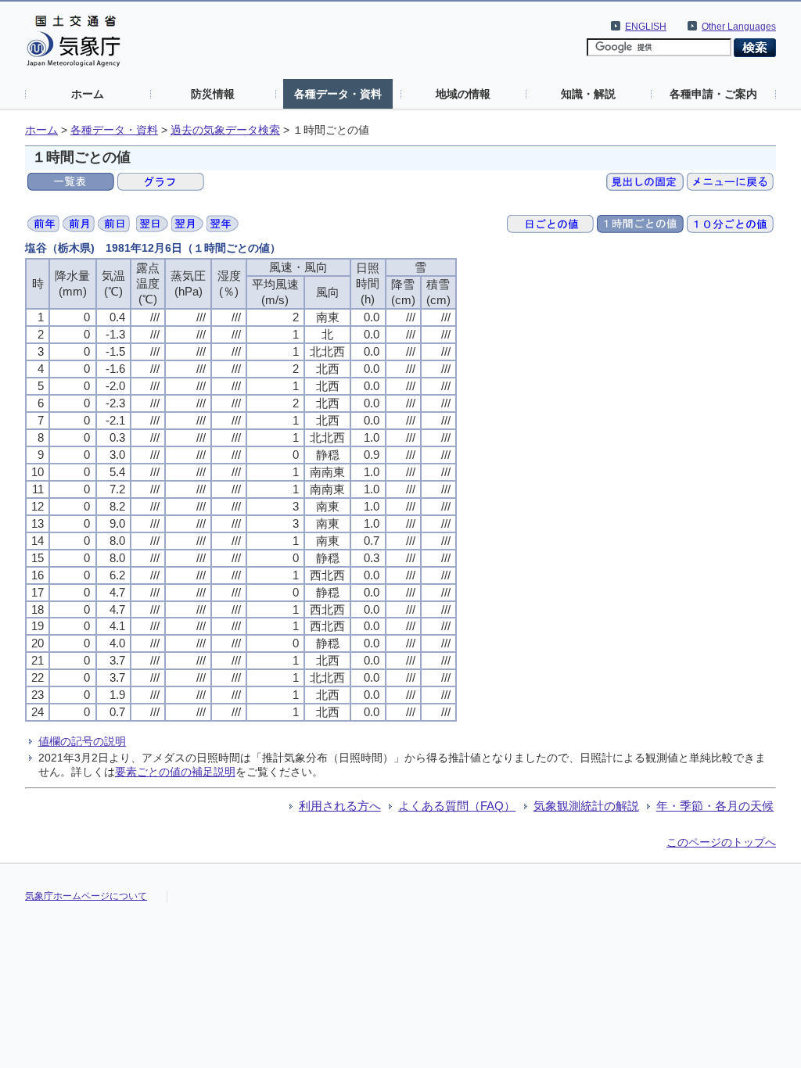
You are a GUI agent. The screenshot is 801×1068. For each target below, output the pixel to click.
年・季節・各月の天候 (715, 805)
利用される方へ (340, 805)
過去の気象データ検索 (225, 130)
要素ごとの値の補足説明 (175, 771)
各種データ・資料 (338, 94)
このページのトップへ (721, 842)
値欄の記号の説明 (82, 741)
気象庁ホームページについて (86, 896)
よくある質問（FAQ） (456, 805)
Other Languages (739, 26)
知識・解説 (588, 94)
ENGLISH (645, 26)
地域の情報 (463, 94)
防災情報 (213, 94)
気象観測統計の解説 (586, 805)
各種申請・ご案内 (713, 94)
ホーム (87, 94)
